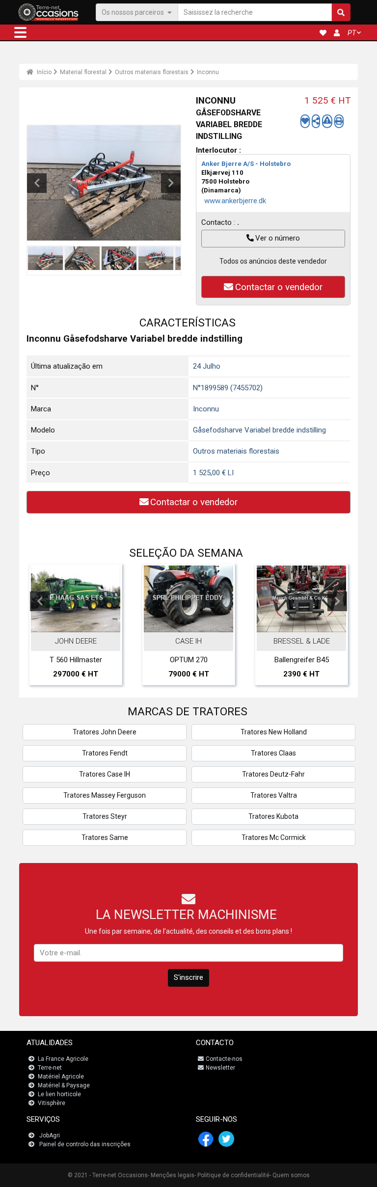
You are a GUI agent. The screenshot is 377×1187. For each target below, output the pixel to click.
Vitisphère (51, 1103)
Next (171, 183)
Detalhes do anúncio (80, 622)
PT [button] (352, 33)
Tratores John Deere (104, 732)
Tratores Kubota (273, 816)
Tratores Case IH (104, 774)
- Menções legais (171, 1175)
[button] (20, 32)
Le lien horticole (59, 1094)
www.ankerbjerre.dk (235, 200)
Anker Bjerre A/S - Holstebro (246, 163)
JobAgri (49, 1135)
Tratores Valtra (273, 795)
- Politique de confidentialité (231, 1175)
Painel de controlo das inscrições (85, 1144)
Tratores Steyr (104, 816)
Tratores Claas (273, 753)
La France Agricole (63, 1058)
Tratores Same (104, 837)
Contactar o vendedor (279, 287)
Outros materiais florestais (151, 72)
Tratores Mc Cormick (274, 837)
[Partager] (316, 121)
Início (43, 72)
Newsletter (220, 1067)
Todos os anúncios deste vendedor (273, 261)
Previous (37, 183)
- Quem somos (289, 1175)
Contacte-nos (224, 1058)
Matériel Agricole (61, 1076)
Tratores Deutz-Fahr (273, 774)
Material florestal (83, 72)
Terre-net (50, 1067)
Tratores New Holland (274, 732)
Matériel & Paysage (64, 1085)
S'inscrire (188, 977)
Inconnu (208, 72)
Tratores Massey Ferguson (104, 795)
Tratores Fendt (105, 753)
